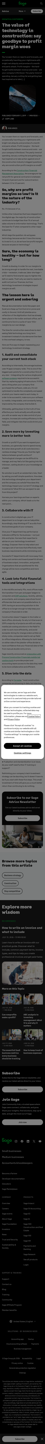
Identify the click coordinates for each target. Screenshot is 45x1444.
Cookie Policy (34, 716)
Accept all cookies (22, 746)
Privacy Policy (14, 719)
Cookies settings (22, 753)
